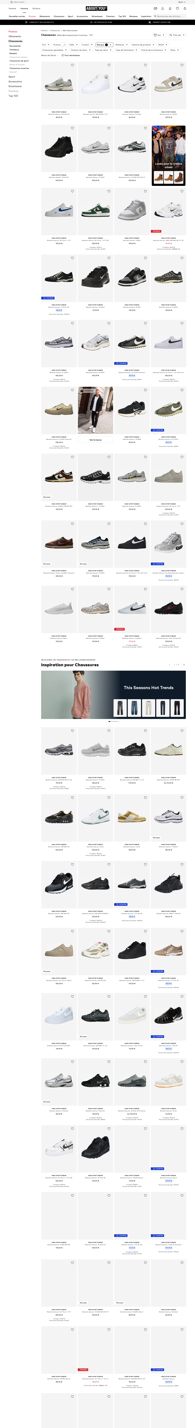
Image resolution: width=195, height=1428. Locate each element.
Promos (57, 45)
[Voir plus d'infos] (59, 121)
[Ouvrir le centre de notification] (170, 8)
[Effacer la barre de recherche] (184, 16)
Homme (24, 8)
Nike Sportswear (70, 30)
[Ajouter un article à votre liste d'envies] (72, 65)
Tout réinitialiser (72, 55)
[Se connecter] (162, 8)
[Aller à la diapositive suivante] (183, 664)
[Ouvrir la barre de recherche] (154, 16)
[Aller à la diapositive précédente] (169, 664)
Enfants (36, 8)
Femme (12, 8)
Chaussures (55, 30)
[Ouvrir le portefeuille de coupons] (155, 8)
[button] (159, 35)
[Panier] (185, 8)
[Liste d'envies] (177, 8)
